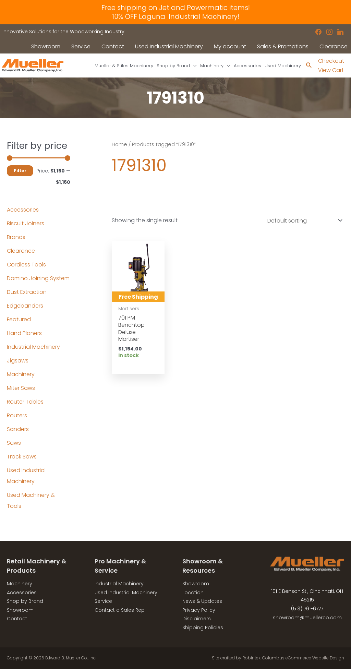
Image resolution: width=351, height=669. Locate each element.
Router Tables (25, 402)
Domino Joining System (38, 278)
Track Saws (22, 457)
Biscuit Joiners (25, 223)
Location (193, 592)
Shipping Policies (202, 627)
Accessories (23, 210)
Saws (14, 443)
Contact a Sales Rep (120, 610)
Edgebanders (25, 306)
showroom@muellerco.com (307, 617)
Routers (17, 415)
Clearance (21, 251)
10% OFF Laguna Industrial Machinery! (175, 16)
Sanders (18, 429)
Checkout (331, 61)
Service (103, 601)
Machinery (21, 374)
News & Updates (202, 601)
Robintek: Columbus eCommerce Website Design (293, 658)
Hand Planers (24, 333)
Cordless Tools (26, 264)
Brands (16, 237)
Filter (20, 171)
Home (119, 144)
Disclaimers (196, 618)
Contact (17, 618)
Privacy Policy (198, 610)
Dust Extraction (27, 292)
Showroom (20, 610)
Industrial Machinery (33, 347)
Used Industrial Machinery (126, 592)
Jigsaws (17, 361)
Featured (19, 319)
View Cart (331, 70)
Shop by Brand (25, 601)
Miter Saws (21, 388)
